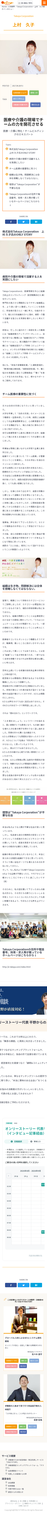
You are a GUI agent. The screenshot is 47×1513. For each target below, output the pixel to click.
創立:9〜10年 (34, 1361)
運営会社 (13, 1501)
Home (4, 6)
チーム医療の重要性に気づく (23, 168)
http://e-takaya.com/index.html (16, 966)
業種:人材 (34, 92)
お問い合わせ (23, 1506)
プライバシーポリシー (13, 1503)
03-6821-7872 (26, 3)
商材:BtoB (35, 104)
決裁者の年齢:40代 (20, 104)
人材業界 (11, 6)
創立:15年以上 (18, 98)
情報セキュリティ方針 (32, 1503)
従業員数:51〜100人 (11, 1361)
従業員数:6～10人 (11, 1426)
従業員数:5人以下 (20, 92)
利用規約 (32, 1501)
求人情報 (23, 1501)
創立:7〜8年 (32, 1426)
